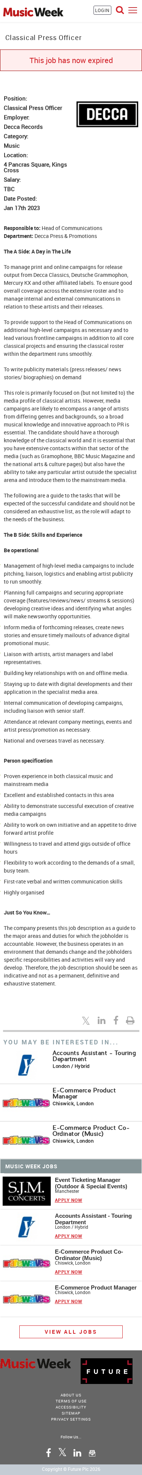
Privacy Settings (71, 1419)
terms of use (71, 1401)
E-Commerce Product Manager (84, 1093)
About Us (71, 1395)
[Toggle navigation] (133, 10)
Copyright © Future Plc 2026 (71, 1469)
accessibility (71, 1407)
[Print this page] (131, 1020)
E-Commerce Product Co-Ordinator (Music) (91, 1130)
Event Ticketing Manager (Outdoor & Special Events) (91, 1183)
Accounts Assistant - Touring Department (94, 1056)
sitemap (71, 1413)
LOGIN (102, 10)
